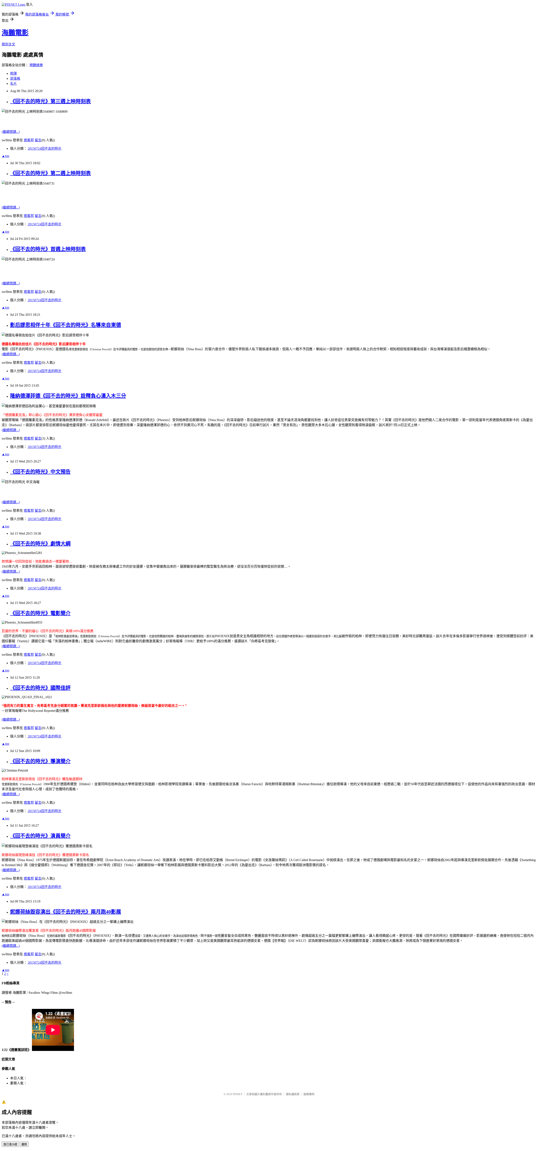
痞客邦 (29, 140)
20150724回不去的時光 (44, 148)
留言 (38, 140)
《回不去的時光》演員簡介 (40, 836)
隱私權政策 (292, 1094)
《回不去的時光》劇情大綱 (40, 543)
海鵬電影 (15, 32)
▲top (5, 156)
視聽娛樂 (36, 65)
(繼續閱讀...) (11, 131)
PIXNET (237, 1094)
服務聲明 (308, 1094)
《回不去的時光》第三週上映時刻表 (50, 101)
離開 (24, 1144)
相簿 (13, 73)
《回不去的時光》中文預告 (40, 471)
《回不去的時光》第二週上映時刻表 (50, 173)
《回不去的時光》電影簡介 (40, 613)
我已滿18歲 (10, 1144)
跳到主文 (8, 44)
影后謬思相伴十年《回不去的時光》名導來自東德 (65, 325)
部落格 (15, 78)
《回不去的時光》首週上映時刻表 (48, 249)
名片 (13, 83)
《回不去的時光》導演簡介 (40, 761)
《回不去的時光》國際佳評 (40, 688)
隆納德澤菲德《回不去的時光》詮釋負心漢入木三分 (68, 396)
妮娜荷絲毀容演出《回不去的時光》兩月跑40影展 (65, 911)
